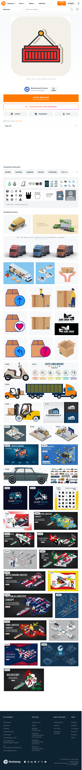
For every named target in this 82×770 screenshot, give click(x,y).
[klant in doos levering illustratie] (41, 298)
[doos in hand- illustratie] (67, 273)
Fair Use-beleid (70, 764)
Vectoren (10, 3)
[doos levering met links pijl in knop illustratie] (15, 349)
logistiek (29, 172)
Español (72, 725)
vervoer (41, 172)
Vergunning (36, 722)
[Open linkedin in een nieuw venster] (32, 762)
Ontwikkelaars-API (9, 738)
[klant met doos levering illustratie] (66, 298)
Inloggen (71, 3)
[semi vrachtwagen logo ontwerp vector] (66, 323)
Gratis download (41, 98)
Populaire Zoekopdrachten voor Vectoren (37, 735)
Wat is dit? (19, 121)
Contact (56, 725)
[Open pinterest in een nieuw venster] (35, 762)
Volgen (53, 90)
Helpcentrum (58, 722)
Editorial (42, 3)
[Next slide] (73, 172)
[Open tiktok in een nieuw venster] (39, 762)
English (72, 722)
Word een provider (57, 732)
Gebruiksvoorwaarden (60, 763)
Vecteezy (6, 725)
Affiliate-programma (36, 729)
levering (18, 172)
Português (73, 728)
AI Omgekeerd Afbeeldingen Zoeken (11, 742)
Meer (71, 737)
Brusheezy (7, 722)
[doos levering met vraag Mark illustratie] (41, 349)
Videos (31, 3)
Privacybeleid (73, 763)
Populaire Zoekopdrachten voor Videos (37, 748)
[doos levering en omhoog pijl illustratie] (15, 298)
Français (73, 735)
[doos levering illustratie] (41, 323)
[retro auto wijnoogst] (25, 475)
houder (8, 172)
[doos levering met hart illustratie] (15, 323)
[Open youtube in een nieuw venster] (45, 762)
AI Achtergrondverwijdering (12, 746)
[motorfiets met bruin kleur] (16, 371)
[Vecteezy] (3, 3)
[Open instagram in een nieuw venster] (28, 762)
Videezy (6, 728)
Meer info (8, 126)
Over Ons (57, 728)
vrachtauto (52, 172)
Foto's (21, 3)
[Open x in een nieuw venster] (42, 762)
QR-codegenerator (10, 751)
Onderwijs (7, 735)
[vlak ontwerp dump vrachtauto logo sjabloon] (15, 498)
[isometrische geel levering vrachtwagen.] (17, 224)
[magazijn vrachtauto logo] (60, 412)
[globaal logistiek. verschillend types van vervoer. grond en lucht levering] (55, 224)
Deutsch (72, 732)
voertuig (64, 172)
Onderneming (8, 732)
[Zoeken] (71, 9)
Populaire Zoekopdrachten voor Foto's (37, 742)
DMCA (34, 725)
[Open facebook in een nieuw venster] (25, 762)
